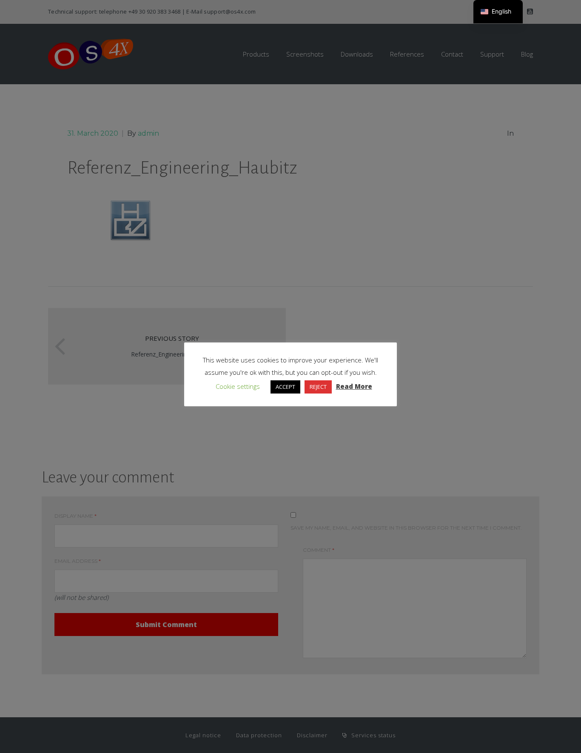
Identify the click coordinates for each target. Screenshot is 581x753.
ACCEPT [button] (285, 387)
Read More (354, 386)
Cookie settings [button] (238, 386)
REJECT (318, 387)
